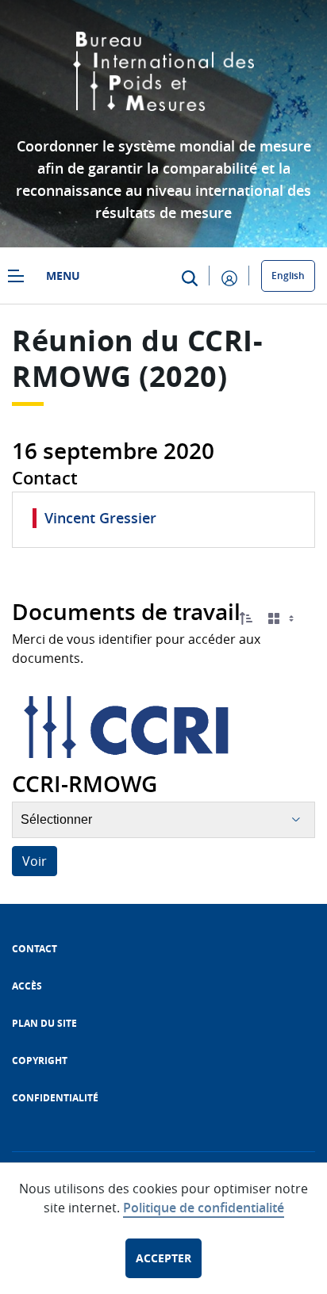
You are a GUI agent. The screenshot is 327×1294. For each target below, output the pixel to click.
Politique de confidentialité (203, 1207)
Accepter (163, 1257)
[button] (246, 618)
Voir (34, 861)
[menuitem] (34, 948)
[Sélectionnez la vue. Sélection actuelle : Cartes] (282, 619)
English (288, 275)
